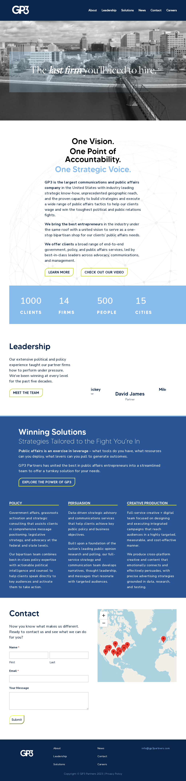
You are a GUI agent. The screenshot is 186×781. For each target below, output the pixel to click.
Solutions (127, 10)
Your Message (19, 688)
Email (14, 671)
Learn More (59, 272)
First (12, 662)
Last (52, 662)
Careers (171, 10)
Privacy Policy (113, 773)
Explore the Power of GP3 (46, 482)
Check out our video (104, 272)
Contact (156, 10)
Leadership (109, 10)
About (92, 10)
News (142, 10)
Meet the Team (26, 393)
